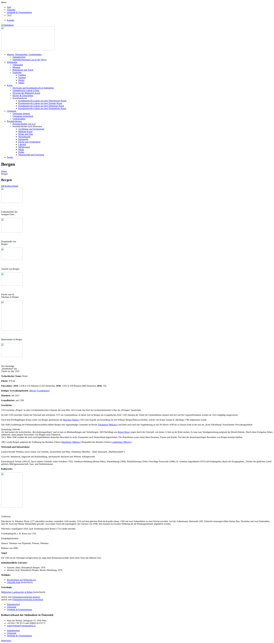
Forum (10, 157)
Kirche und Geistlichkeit (29, 142)
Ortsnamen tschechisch (23, 116)
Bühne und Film (25, 134)
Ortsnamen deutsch (21, 113)
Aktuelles (11, 10)
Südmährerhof (19, 57)
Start (9, 7)
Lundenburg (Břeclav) (122, 442)
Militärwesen (24, 147)
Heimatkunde (24, 136)
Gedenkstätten (19, 118)
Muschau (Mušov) (71, 420)
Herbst (21, 80)
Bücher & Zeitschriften (23, 95)
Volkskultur (12, 62)
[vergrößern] (2, 207)
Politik (21, 152)
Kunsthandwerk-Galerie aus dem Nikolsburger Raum (42, 101)
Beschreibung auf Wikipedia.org (21, 580)
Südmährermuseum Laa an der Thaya (29, 59)
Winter (21, 83)
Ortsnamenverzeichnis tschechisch (27, 599)
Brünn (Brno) (124, 432)
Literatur (22, 144)
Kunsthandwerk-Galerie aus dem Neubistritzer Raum (42, 108)
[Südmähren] (7, 25)
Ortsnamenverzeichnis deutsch (26, 597)
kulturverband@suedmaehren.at (21, 625)
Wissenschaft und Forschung (31, 154)
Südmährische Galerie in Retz (26, 90)
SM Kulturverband (9, 186)
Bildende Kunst (25, 131)
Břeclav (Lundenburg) (39, 390)
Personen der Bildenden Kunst (26, 93)
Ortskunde (11, 111)
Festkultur (17, 72)
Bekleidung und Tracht (23, 70)
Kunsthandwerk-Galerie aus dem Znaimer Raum (40, 103)
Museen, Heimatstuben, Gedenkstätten (24, 54)
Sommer (22, 77)
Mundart (16, 67)
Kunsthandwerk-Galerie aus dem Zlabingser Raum (41, 106)
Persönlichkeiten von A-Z (24, 124)
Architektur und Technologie (31, 129)
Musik (21, 149)
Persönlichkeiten (14, 121)
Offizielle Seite (13, 582)
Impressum (6, 640)
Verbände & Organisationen (19, 12)
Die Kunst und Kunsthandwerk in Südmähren (33, 88)
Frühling (22, 75)
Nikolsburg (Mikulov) (108, 424)
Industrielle (23, 139)
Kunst (9, 85)
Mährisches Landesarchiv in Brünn (17, 592)
